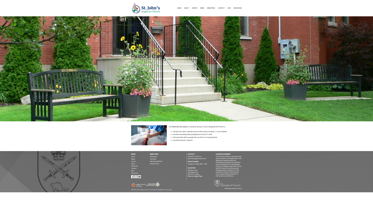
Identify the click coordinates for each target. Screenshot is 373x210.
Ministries (211, 8)
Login (170, 189)
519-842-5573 (192, 156)
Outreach (153, 159)
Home (179, 8)
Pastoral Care (154, 163)
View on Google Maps (195, 176)
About (186, 8)
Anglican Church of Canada (138, 184)
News (202, 8)
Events (194, 8)
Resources (238, 8)
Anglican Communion (153, 184)
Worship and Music (156, 161)
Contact (221, 8)
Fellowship (153, 157)
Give (229, 8)
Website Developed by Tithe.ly (233, 188)
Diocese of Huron (228, 183)
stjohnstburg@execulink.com (197, 158)
